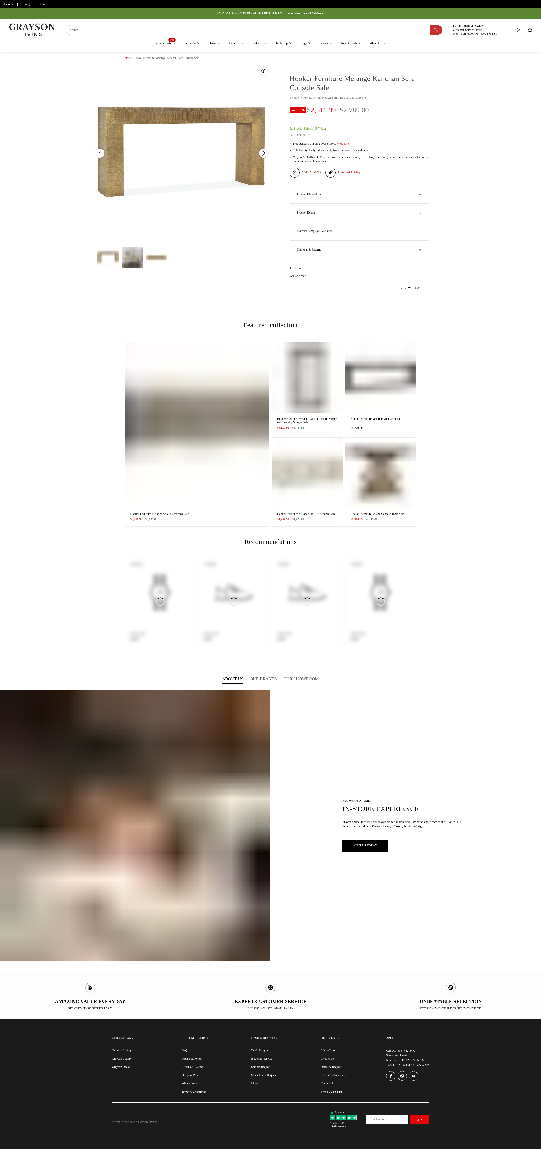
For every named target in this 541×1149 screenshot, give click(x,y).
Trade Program (260, 1050)
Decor (42, 4)
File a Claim (328, 1050)
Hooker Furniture (304, 97)
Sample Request (260, 1067)
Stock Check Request (263, 1075)
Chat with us (410, 287)
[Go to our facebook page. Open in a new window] (390, 1076)
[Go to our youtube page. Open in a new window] (413, 1076)
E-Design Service (261, 1058)
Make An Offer (311, 172)
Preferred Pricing (349, 172)
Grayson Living (121, 1050)
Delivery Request (331, 1067)
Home (126, 58)
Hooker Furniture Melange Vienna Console (376, 418)
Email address (378, 1119)
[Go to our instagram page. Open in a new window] (402, 1076)
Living (26, 4)
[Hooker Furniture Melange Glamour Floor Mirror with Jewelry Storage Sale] (307, 377)
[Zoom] (263, 71)
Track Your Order (331, 1091)
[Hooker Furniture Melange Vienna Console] (380, 377)
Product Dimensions (309, 194)
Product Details (306, 212)
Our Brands (263, 678)
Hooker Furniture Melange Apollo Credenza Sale (159, 513)
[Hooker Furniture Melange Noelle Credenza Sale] (307, 473)
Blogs (254, 1083)
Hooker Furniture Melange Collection (344, 97)
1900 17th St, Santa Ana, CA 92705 (407, 1064)
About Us (232, 678)
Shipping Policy (191, 1075)
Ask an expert (298, 276)
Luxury (8, 4)
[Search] (436, 30)
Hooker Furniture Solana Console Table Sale (377, 513)
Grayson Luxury (122, 1058)
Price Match (328, 1058)
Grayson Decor (121, 1067)
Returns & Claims (192, 1067)
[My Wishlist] (509, 30)
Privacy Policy (190, 1083)
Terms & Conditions (194, 1091)
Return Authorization (333, 1075)
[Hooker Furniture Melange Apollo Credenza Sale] (197, 425)
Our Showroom (301, 678)
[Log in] (518, 30)
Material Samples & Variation (314, 231)
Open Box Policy (192, 1058)
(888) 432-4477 (406, 1050)
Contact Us (327, 1083)
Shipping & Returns (309, 249)
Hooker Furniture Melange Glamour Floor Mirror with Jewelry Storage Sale (307, 420)
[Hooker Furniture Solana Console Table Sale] (380, 473)
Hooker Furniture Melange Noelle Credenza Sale (306, 513)
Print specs (296, 268)
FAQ (184, 1050)
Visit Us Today (365, 845)
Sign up (419, 1119)
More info (343, 143)
